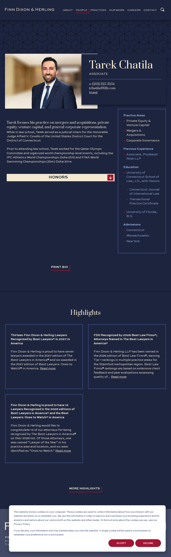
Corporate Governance (142, 140)
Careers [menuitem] (134, 10)
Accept (121, 543)
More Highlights (84, 488)
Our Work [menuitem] (116, 10)
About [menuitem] (68, 10)
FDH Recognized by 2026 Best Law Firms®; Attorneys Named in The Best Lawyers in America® (125, 339)
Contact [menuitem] (150, 10)
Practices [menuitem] (98, 10)
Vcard (93, 92)
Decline (148, 543)
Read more (48, 368)
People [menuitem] (81, 10)
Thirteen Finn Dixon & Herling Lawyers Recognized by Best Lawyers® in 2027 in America (40, 339)
